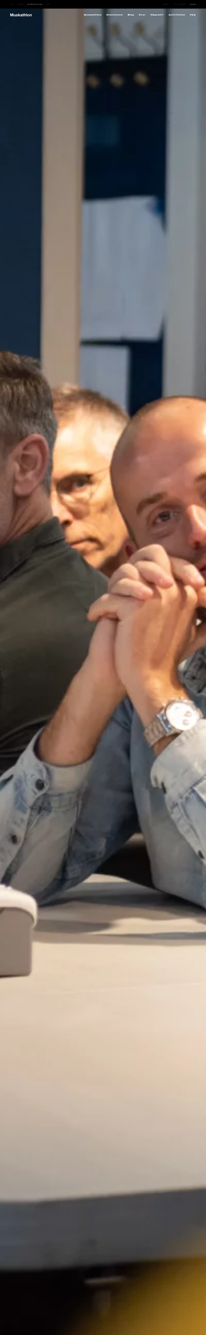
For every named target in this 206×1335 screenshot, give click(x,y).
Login (192, 4)
